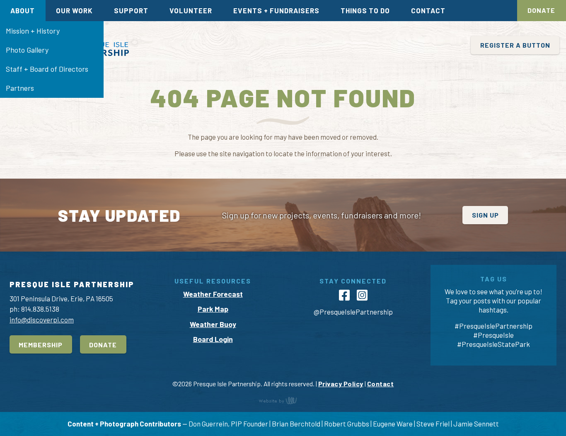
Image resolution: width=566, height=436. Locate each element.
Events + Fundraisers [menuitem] (276, 10)
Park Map (213, 308)
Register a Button (515, 45)
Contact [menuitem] (428, 10)
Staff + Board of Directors (47, 68)
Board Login (213, 339)
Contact (380, 384)
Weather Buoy (213, 324)
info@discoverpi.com (42, 319)
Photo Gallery (27, 49)
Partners (20, 87)
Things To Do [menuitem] (365, 10)
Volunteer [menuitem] (190, 10)
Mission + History (33, 30)
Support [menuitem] (131, 10)
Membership (41, 345)
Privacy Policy (340, 384)
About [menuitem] (22, 10)
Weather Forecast (213, 293)
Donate (541, 10)
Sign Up (485, 215)
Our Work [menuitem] (74, 10)
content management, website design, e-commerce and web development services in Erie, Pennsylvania (283, 400)
